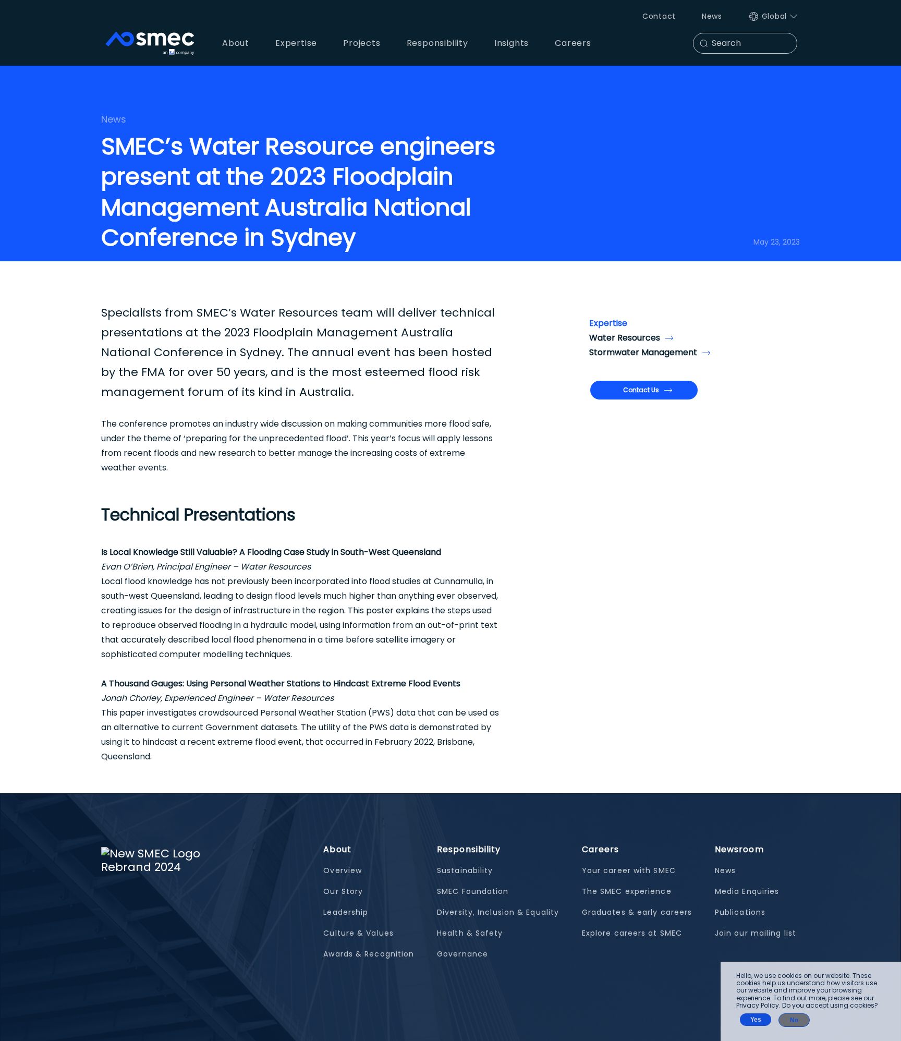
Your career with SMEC (629, 870)
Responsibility (469, 849)
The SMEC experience (627, 891)
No (794, 1020)
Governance (462, 954)
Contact (659, 16)
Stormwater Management (643, 352)
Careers (600, 849)
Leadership (345, 912)
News (712, 16)
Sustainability (465, 870)
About (337, 849)
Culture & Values (358, 933)
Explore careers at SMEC (632, 933)
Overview (342, 870)
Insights (511, 43)
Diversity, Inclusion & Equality (498, 912)
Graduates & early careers (637, 912)
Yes (755, 1019)
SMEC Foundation (473, 891)
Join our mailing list (755, 933)
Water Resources (624, 338)
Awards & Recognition (368, 954)
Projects (361, 43)
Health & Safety (470, 933)
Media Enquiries (747, 891)
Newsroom (739, 849)
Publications (740, 912)
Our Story (343, 891)
